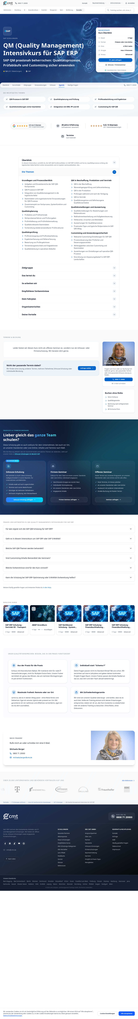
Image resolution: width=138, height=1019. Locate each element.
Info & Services (115, 3)
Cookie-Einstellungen (107, 1013)
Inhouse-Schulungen (92, 846)
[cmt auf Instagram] (24, 843)
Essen (72, 881)
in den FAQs (47, 587)
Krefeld (42, 884)
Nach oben (12, 859)
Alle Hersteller (62, 849)
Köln (36, 884)
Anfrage (115, 836)
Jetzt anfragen (117, 60)
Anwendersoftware (33, 10)
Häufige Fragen (73, 85)
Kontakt (84, 3)
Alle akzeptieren (126, 1013)
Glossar (60, 862)
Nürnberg (77, 884)
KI (24, 10)
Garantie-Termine (64, 833)
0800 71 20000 (120, 379)
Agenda (61, 85)
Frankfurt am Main (81, 881)
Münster (70, 884)
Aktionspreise (62, 836)
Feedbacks (61, 856)
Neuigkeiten (89, 862)
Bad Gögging (7, 881)
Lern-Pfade (61, 853)
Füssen (99, 881)
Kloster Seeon (22, 884)
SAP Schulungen (10, 38)
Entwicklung (18, 10)
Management (53, 10)
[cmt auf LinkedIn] (10, 843)
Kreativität (44, 10)
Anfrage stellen (85, 368)
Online (85, 884)
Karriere (88, 856)
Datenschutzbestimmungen (12, 1015)
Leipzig (49, 884)
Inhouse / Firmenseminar (116, 65)
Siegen (97, 884)
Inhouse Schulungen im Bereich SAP (27, 454)
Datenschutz (116, 846)
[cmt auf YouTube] (19, 843)
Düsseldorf (59, 881)
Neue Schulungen (64, 840)
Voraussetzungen (40, 85)
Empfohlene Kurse (64, 843)
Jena (128, 881)
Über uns (88, 836)
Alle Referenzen (127, 780)
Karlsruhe (6, 884)
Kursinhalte (16, 85)
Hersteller (79, 10)
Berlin (29, 881)
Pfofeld (91, 884)
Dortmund (42, 881)
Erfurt (66, 881)
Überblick (6, 85)
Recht (61, 10)
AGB (113, 840)
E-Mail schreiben (120, 383)
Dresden (51, 881)
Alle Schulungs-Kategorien (67, 846)
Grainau (106, 881)
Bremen (35, 881)
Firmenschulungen (91, 849)
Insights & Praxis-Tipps (93, 859)
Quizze (60, 859)
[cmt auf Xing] (14, 843)
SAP (29, 71)
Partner (87, 840)
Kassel (14, 884)
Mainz (55, 884)
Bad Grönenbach (19, 881)
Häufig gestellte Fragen (120, 843)
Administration (7, 10)
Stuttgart (105, 884)
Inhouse (52, 85)
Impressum (116, 849)
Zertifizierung (69, 10)
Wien (111, 884)
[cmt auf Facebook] (5, 843)
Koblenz (31, 884)
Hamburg (114, 881)
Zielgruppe (27, 85)
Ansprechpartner (91, 833)
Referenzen (62, 866)
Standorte (88, 843)
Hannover (122, 881)
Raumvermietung (98, 3)
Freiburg (93, 881)
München (62, 884)
